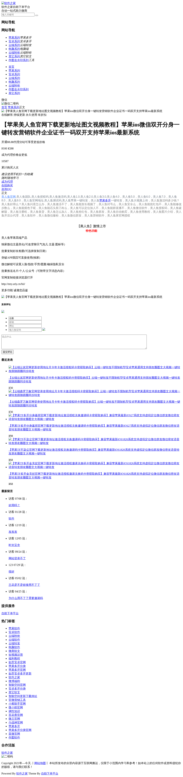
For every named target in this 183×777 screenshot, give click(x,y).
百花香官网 (16, 714)
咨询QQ (6, 189)
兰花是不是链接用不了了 (24, 584)
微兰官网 (14, 718)
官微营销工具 (17, 699)
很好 (11, 571)
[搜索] (36, 15)
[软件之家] (8, 3)
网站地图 (40, 763)
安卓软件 (14, 632)
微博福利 (14, 681)
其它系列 (14, 56)
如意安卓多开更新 (20, 673)
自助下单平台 (10, 613)
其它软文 (14, 692)
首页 (11, 66)
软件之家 (14, 677)
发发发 (13, 531)
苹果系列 (14, 37)
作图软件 (14, 737)
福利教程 (14, 658)
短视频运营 (16, 654)
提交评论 (7, 352)
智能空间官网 (17, 684)
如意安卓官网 (17, 662)
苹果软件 (14, 628)
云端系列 (14, 45)
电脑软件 (14, 647)
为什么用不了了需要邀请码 (26, 598)
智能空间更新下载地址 (23, 696)
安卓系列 (14, 41)
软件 (11, 518)
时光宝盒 (14, 545)
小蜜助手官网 (17, 703)
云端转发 (14, 643)
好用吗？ (14, 505)
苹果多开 (105, 200)
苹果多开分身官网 (20, 729)
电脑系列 (14, 48)
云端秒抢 (14, 52)
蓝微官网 (14, 733)
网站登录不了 (17, 558)
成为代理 (7, 181)
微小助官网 (16, 707)
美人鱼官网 (8, 196)
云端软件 (14, 639)
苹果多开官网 (17, 669)
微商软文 (14, 650)
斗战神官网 (16, 722)
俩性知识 (14, 711)
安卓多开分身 (17, 688)
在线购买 (7, 185)
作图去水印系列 (19, 60)
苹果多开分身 (17, 666)
